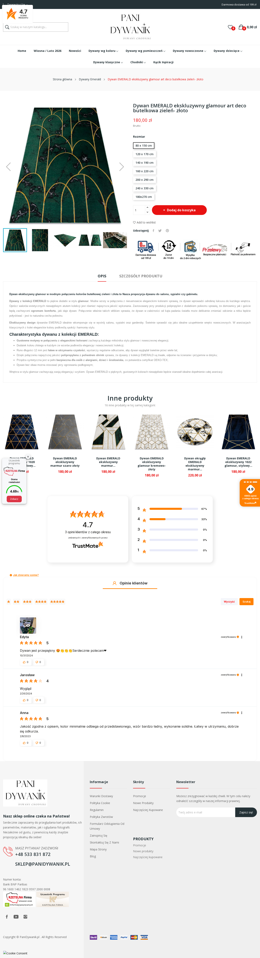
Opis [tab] (102, 276)
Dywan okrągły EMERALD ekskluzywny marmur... (195, 464)
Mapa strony (98, 849)
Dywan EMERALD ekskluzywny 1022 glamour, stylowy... (238, 462)
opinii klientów (88, 532)
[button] (11, 575)
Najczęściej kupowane (148, 810)
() (230, 27)
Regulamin (97, 810)
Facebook (6, 916)
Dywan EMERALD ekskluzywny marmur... (108, 462)
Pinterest (167, 231)
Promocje (139, 796)
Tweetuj (160, 231)
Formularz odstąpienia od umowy (107, 826)
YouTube (16, 916)
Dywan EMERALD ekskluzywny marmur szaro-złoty (65, 462)
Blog (93, 856)
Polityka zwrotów (101, 817)
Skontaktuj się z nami (104, 842)
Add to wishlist (146, 222)
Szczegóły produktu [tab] (140, 276)
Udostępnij (153, 231)
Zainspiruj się (98, 835)
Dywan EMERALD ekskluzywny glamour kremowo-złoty (152, 464)
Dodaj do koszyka (181, 210)
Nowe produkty (143, 803)
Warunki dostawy (101, 796)
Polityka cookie (100, 803)
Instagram (25, 916)
